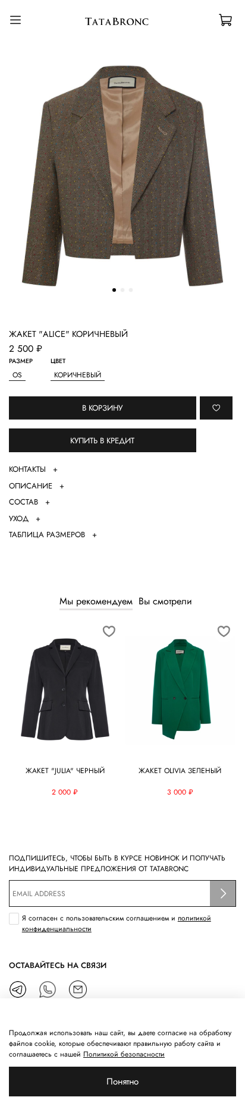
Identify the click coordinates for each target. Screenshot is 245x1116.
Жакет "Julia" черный (65, 770)
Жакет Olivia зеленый (180, 770)
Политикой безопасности (124, 1054)
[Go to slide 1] (114, 290)
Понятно (122, 1081)
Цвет (58, 361)
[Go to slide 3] (131, 290)
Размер (21, 361)
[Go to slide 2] (122, 290)
